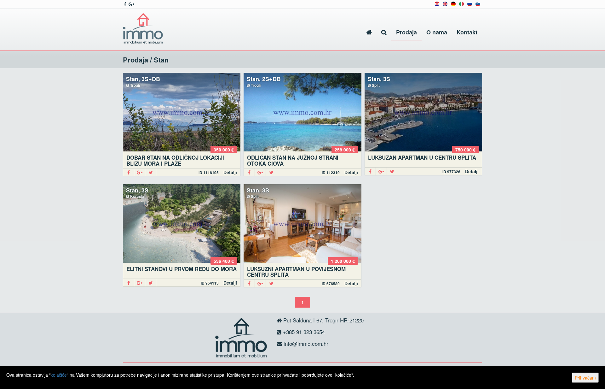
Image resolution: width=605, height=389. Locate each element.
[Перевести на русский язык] (469, 3)
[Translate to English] (445, 3)
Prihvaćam (585, 377)
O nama (436, 32)
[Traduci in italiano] (461, 3)
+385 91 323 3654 (303, 332)
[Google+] (139, 172)
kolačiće (59, 375)
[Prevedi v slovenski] (477, 3)
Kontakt (467, 32)
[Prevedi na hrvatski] (437, 3)
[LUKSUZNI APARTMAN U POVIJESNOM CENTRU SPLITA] (302, 223)
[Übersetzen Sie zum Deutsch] (453, 3)
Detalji (230, 172)
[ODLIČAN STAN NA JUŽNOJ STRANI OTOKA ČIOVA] (302, 112)
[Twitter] (150, 172)
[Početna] (369, 32)
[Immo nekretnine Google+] (131, 4)
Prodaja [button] (406, 32)
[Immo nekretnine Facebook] (124, 4)
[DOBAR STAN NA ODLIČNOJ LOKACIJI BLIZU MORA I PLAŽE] (181, 112)
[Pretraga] (384, 32)
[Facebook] (128, 172)
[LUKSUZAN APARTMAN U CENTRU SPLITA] (423, 112)
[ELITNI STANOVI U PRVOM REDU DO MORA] (181, 223)
